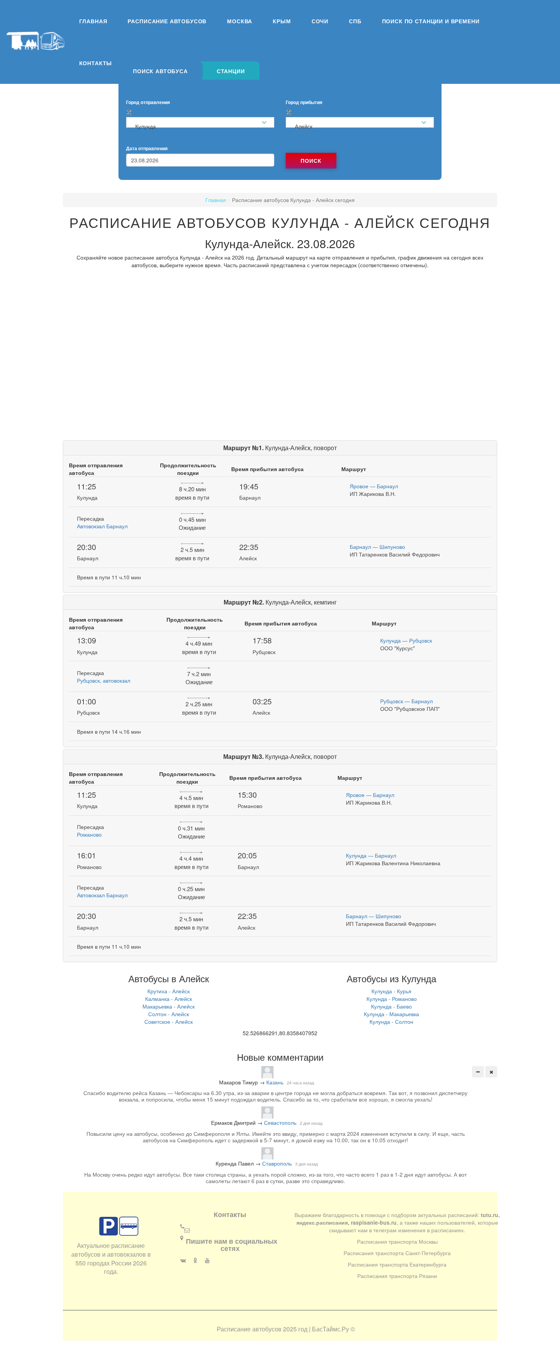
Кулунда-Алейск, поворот (280, 447)
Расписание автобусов (167, 21)
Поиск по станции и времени (431, 21)
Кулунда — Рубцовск (406, 640)
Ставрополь (277, 1163)
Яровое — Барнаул (374, 486)
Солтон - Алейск (168, 1014)
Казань (274, 1082)
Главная (93, 21)
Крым (282, 21)
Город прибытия (304, 102)
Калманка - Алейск (168, 998)
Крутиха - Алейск (168, 991)
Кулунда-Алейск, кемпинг (280, 602)
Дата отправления (147, 148)
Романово (89, 834)
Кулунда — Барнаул (371, 855)
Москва (239, 21)
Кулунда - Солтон (391, 1021)
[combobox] (200, 122)
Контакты (95, 63)
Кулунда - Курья (391, 991)
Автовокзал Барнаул (102, 526)
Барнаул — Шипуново (377, 546)
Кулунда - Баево (391, 1006)
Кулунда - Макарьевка (391, 1014)
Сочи (320, 21)
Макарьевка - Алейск (168, 1006)
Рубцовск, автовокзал (103, 680)
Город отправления (148, 102)
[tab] (160, 70)
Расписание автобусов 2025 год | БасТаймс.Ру (283, 1328)
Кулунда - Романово (391, 998)
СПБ (355, 21)
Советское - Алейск (168, 1021)
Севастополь (280, 1122)
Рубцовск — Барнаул (406, 701)
